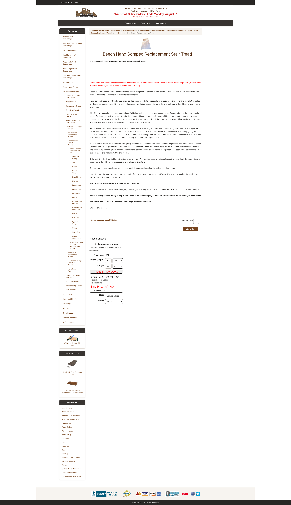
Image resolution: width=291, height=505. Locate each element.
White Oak (76, 232)
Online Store (66, 2)
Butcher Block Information (72, 416)
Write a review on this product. (72, 344)
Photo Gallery (67, 427)
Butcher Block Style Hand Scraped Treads (75, 263)
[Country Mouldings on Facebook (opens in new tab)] (193, 494)
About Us (65, 446)
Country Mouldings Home (71, 476)
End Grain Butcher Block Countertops (72, 77)
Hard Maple (76, 177)
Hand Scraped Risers (73, 270)
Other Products (68, 313)
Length (100, 265)
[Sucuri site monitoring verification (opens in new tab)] (172, 494)
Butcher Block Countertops (68, 38)
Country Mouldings (152, 502)
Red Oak (75, 214)
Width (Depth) (97, 259)
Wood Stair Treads (72, 102)
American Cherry (75, 158)
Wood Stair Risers (72, 281)
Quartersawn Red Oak (77, 202)
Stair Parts (145, 23)
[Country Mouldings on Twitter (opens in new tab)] (198, 494)
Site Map (65, 454)
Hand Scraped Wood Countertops (71, 56)
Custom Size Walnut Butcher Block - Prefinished (72, 391)
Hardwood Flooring (70, 299)
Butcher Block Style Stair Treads (73, 121)
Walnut (74, 228)
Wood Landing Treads (74, 286)
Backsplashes (68, 82)
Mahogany (76, 193)
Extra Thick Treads (72, 110)
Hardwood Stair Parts (71, 92)
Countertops (130, 23)
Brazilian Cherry (75, 172)
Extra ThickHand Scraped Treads (73, 255)
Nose (101, 295)
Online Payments (127, 497)
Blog (63, 450)
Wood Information (68, 412)
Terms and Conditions (70, 473)
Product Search (68, 423)
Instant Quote (67, 408)
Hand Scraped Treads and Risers (74, 128)
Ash (73, 163)
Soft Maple (76, 218)
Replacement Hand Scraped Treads (179, 30)
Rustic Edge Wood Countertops (70, 70)
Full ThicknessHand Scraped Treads (73, 135)
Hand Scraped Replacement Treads (75, 151)
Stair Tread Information (70, 419)
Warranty (65, 465)
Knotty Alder (76, 185)
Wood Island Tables (70, 87)
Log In (77, 2)
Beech (74, 167)
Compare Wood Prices (76, 237)
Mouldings (67, 304)
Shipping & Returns (69, 461)
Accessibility (66, 435)
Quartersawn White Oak (77, 209)
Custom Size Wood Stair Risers (73, 276)
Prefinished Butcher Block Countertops (72, 44)
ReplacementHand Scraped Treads (73, 143)
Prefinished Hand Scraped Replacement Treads (76, 245)
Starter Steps (71, 290)
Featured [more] (72, 353)
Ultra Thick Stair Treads (72, 115)
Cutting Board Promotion (71, 469)
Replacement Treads (73, 106)
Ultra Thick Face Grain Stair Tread (72, 373)
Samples (66, 308)
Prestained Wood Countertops (69, 63)
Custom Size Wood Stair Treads (73, 97)
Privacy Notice (67, 431)
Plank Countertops (70, 50)
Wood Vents (67, 294)
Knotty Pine (76, 189)
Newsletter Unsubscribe (71, 457)
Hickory (75, 181)
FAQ (63, 442)
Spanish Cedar (75, 223)
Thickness (99, 255)
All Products (161, 23)
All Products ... (68, 322)
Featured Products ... (70, 318)
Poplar (74, 197)
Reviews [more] (72, 330)
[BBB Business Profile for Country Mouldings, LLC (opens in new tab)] (105, 494)
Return (101, 300)
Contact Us (66, 438)
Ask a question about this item (104, 220)
